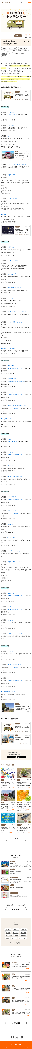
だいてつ (10, 136)
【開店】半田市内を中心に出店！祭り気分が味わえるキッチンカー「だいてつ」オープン (22, 155)
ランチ (2, 810)
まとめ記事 (9, 935)
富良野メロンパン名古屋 (14, 633)
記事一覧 (16, 838)
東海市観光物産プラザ (15, 871)
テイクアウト (3, 787)
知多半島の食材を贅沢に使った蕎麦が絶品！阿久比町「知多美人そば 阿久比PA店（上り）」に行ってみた (21, 1002)
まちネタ (24, 929)
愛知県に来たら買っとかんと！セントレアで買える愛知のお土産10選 (8, 784)
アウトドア (7, 832)
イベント (16, 929)
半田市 (29, 832)
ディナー (5, 810)
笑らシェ (10, 524)
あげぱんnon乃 (11, 274)
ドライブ (8, 787)
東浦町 (13, 809)
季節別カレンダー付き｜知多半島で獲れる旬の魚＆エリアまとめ (8, 829)
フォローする (22, 757)
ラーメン (9, 810)
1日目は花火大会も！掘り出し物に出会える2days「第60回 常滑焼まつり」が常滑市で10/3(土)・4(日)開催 (20, 966)
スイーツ (21, 787)
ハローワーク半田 (14, 895)
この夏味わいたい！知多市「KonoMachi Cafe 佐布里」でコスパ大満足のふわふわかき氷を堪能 (21, 990)
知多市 (11, 832)
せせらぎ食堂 (11, 537)
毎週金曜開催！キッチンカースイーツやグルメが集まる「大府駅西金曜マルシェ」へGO (22, 708)
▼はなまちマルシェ (7, 419)
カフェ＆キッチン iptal (14, 664)
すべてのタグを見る (15, 943)
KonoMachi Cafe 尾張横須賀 (17, 887)
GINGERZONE (16, 497)
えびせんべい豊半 (12, 198)
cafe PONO (14, 125)
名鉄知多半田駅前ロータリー (16, 368)
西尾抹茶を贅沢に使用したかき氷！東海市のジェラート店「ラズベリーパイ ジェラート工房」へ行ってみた (21, 1013)
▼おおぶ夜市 (5, 214)
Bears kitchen (11, 379)
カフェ (18, 787)
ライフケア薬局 (12, 115)
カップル (24, 935)
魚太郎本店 (13, 863)
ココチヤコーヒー (12, 365)
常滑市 (13, 787)
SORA (11, 247)
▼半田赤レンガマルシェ (8, 348)
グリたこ (10, 606)
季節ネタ (22, 810)
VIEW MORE (16, 909)
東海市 (29, 787)
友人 (8, 938)
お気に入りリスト (25, 2)
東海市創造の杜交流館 (15, 879)
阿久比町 (27, 1004)
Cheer (9, 439)
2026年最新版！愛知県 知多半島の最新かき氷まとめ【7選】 (21, 977)
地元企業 (18, 810)
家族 (17, 935)
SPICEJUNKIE (17, 405)
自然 (10, 832)
